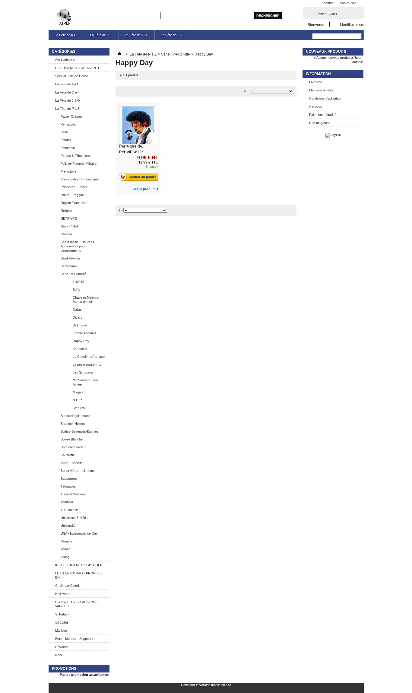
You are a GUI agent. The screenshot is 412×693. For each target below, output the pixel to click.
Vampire (66, 541)
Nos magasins (319, 123)
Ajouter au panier (142, 177)
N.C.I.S (78, 400)
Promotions (64, 668)
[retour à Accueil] (119, 54)
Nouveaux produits (326, 51)
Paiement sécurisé (322, 114)
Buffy (76, 289)
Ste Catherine (65, 60)
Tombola (67, 502)
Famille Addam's (84, 333)
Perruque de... (132, 146)
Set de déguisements (76, 416)
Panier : (326, 14)
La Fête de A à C (67, 84)
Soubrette (68, 455)
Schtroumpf (69, 266)
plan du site (348, 3)
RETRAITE (69, 218)
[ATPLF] (65, 17)
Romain (66, 234)
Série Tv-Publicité (73, 274)
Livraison (315, 82)
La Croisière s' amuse (89, 356)
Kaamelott (80, 349)
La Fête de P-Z (172, 35)
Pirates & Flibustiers (75, 155)
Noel (58, 655)
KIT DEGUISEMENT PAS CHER (79, 565)
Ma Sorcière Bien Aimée (85, 382)
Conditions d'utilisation (325, 98)
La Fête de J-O (136, 35)
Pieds (65, 132)
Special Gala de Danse (72, 76)
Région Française (74, 203)
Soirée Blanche (72, 439)
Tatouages (68, 486)
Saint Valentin (70, 258)
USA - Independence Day (79, 533)
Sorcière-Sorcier (73, 447)
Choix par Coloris (68, 585)
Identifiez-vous (352, 25)
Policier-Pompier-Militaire (79, 163)
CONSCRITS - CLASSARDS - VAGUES (77, 604)
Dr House (80, 325)
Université (68, 525)
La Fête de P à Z (67, 108)
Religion (66, 210)
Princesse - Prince (74, 187)
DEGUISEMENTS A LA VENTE (77, 68)
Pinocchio (68, 148)
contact (329, 3)
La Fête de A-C (66, 35)
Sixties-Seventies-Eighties (80, 431)
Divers (77, 317)
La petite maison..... (87, 364)
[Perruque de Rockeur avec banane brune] (138, 125)
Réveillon (61, 647)
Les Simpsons (83, 372)
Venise (65, 549)
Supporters (69, 478)
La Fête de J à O (67, 100)
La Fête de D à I (67, 92)
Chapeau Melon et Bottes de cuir (86, 300)
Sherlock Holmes (73, 423)
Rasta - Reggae (72, 195)
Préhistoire (68, 171)
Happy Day (81, 341)
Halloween (62, 594)
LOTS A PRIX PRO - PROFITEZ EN (79, 575)
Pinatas (66, 140)
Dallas (77, 309)
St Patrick (62, 614)
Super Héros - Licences (78, 470)
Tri (244, 91)
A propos (315, 106)
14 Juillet (61, 622)
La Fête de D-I (100, 35)
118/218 (78, 282)
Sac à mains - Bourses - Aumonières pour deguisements (78, 246)
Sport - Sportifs (72, 463)
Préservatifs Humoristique (80, 179)
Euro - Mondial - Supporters (75, 639)
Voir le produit (143, 189)
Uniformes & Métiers (75, 518)
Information (318, 74)
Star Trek (80, 408)
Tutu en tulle (69, 510)
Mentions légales (321, 90)
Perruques (68, 124)
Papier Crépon (71, 116)
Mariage (61, 630)
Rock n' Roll (69, 226)
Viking (65, 557)
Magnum (79, 392)
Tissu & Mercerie (73, 494)
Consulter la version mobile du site (206, 685)
